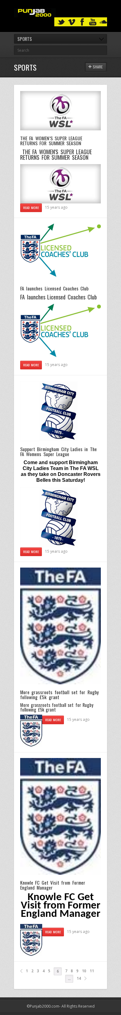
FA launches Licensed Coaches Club (54, 288)
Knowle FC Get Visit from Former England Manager (52, 885)
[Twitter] (61, 22)
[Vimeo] (71, 22)
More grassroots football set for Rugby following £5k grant (59, 694)
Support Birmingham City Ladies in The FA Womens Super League (58, 451)
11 (92, 971)
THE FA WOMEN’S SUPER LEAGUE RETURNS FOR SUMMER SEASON (51, 140)
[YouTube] (92, 22)
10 (84, 971)
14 (79, 978)
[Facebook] (82, 22)
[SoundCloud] (103, 22)
